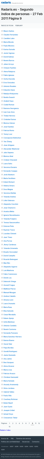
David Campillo (9, 256)
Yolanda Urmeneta (10, 248)
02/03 (31, 446)
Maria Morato (8, 42)
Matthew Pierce (9, 289)
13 (9, 426)
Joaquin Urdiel (9, 410)
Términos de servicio (23, 438)
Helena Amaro (9, 186)
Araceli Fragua (9, 285)
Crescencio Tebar (10, 418)
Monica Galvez (9, 123)
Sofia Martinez (9, 322)
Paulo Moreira (8, 46)
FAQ (12, 438)
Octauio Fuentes (9, 68)
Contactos (35, 442)
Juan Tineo (7, 237)
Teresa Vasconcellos (11, 222)
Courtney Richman (10, 399)
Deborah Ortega (9, 281)
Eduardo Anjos (9, 90)
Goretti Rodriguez (10, 351)
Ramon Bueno (8, 340)
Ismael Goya (8, 414)
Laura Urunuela (9, 303)
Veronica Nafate (9, 193)
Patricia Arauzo (9, 373)
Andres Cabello (9, 296)
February (19, 25)
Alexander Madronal (11, 149)
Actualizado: (5, 446)
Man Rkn (6, 263)
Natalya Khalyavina (10, 94)
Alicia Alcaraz (8, 366)
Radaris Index (5, 430)
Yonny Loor (7, 134)
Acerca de (4, 438)
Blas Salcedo (8, 311)
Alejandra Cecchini (10, 204)
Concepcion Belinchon (12, 138)
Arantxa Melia (8, 211)
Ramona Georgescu (11, 108)
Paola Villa (7, 396)
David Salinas (8, 57)
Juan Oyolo (7, 407)
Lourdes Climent (9, 234)
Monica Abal (8, 156)
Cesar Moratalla (9, 315)
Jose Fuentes (8, 127)
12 (39, 423)
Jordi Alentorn (9, 175)
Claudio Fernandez (10, 35)
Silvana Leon (8, 300)
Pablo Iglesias (8, 75)
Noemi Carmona (9, 329)
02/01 (3, 449)
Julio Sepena (8, 152)
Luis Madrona (8, 270)
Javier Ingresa (8, 53)
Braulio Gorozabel (10, 252)
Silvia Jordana (8, 388)
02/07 (12, 446)
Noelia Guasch (9, 97)
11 (35, 423)
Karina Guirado (9, 49)
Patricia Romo (8, 130)
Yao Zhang (7, 141)
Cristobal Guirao (9, 119)
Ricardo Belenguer (10, 259)
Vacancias (26, 442)
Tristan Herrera (9, 116)
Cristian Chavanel (10, 160)
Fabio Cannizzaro (10, 274)
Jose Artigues (8, 145)
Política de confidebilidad (10, 442)
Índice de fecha (7, 25)
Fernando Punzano (10, 333)
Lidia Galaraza (8, 200)
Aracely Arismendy (10, 385)
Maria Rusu (7, 307)
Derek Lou (7, 278)
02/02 (36, 446)
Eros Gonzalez (9, 83)
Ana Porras (7, 241)
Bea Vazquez (8, 362)
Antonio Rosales (9, 86)
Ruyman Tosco (9, 230)
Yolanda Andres (9, 197)
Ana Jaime (7, 359)
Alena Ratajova (9, 71)
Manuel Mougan (9, 292)
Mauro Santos (8, 31)
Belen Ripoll (8, 403)
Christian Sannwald (10, 377)
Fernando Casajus (10, 171)
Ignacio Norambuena (11, 215)
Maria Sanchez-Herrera (12, 337)
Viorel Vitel (7, 344)
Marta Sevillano (9, 178)
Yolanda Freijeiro (10, 219)
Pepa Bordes (8, 348)
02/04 (26, 446)
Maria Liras (7, 370)
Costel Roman (8, 105)
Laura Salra (7, 164)
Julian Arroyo (8, 64)
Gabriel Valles (8, 392)
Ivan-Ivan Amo (9, 112)
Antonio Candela (9, 326)
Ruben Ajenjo (8, 318)
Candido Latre (8, 38)
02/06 (16, 446)
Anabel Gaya (8, 101)
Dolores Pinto (8, 226)
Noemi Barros (8, 60)
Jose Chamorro (9, 208)
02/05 (21, 446)
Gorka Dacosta (9, 79)
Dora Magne (8, 189)
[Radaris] (6, 2)
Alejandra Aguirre (10, 267)
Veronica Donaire (10, 167)
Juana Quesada (9, 355)
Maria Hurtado (8, 381)
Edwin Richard (8, 182)
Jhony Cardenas (9, 245)
